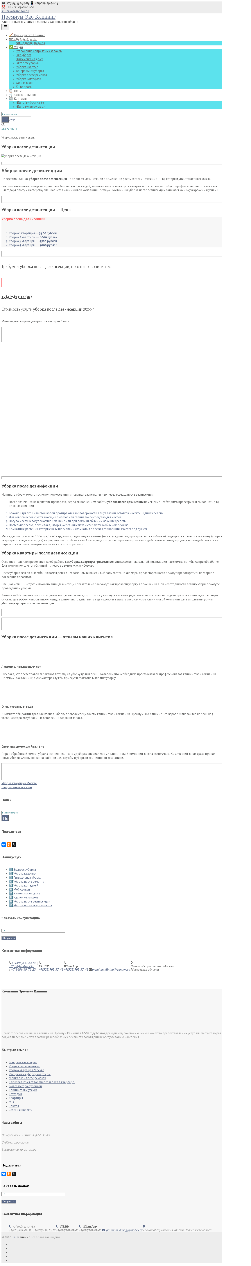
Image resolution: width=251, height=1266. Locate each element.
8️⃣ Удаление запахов (24, 897)
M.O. (11, 1102)
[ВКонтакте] (3, 844)
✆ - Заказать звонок (15, 11)
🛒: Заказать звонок (22, 95)
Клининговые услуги (23, 1090)
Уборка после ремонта (31, 75)
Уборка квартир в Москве (19, 783)
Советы (14, 1106)
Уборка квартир (27, 67)
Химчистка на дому (29, 59)
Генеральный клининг (16, 787)
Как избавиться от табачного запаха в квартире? (42, 1082)
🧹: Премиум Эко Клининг (27, 35)
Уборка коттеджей (28, 79)
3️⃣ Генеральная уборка (25, 877)
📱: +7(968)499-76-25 (44, 3)
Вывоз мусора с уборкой (25, 1086)
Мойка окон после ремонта (27, 1078)
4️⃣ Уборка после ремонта (26, 881)
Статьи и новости (21, 1110)
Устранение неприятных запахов (39, 51)
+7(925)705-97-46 (51, 969)
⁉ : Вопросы (24, 87)
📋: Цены (15, 91)
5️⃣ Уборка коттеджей (23, 885)
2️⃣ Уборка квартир (22, 873)
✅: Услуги (16, 47)
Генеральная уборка (30, 71)
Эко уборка (23, 55)
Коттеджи (15, 1094)
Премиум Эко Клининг (28, 17)
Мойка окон (24, 83)
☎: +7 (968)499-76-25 (30, 43)
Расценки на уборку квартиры (30, 1074)
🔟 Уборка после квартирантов (30, 905)
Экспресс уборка (27, 63)
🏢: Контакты (18, 98)
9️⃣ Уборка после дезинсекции (30, 901)
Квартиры (16, 1098)
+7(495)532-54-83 (23, 962)
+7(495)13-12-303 (16, 296)
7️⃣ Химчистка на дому (24, 893)
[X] (14, 844)
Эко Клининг (9, 128)
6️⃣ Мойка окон (19, 889)
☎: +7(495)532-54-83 (15, 3)
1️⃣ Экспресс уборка (22, 869)
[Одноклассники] (9, 844)
